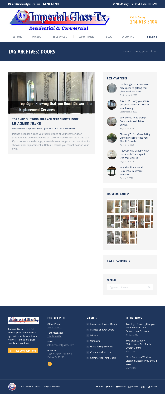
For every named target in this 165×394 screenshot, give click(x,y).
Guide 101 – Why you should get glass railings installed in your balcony (135, 104)
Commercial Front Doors (103, 357)
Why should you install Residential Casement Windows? (131, 171)
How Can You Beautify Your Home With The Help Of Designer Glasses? (134, 154)
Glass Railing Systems (101, 346)
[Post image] (112, 88)
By (35, 128)
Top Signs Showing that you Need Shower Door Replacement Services (45, 121)
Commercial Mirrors (100, 352)
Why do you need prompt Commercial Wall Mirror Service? (133, 121)
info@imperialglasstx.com (26, 4)
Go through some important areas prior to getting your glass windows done (134, 88)
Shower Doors (18, 128)
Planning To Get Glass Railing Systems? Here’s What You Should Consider (135, 138)
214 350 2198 (53, 4)
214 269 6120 (54, 336)
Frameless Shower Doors (103, 324)
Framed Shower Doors (102, 329)
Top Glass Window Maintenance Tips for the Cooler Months (139, 344)
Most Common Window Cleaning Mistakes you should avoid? (141, 361)
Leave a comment (67, 128)
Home (126, 51)
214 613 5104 (143, 21)
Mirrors (94, 335)
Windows (95, 340)
